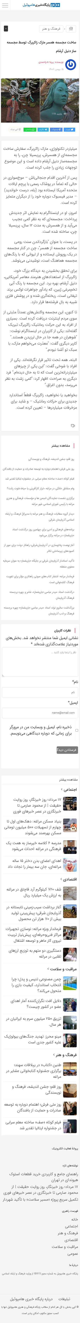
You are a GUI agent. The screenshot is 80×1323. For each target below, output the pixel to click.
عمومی (73, 1254)
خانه (74, 1219)
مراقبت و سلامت (63, 969)
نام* (75, 682)
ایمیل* (73, 703)
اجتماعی (70, 790)
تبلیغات (64, 1299)
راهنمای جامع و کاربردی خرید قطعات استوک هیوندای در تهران (43, 1177)
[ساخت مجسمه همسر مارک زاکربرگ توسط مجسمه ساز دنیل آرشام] (40, 100)
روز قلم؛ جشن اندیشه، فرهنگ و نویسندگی (51, 459)
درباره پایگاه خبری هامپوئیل (31, 1299)
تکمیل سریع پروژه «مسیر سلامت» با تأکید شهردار (40, 1199)
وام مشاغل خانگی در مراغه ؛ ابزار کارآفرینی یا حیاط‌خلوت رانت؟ (40, 488)
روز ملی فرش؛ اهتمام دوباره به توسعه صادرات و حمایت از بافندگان (38, 469)
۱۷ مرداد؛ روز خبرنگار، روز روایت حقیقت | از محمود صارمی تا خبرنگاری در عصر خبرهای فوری (40, 1190)
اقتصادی (69, 879)
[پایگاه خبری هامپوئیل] (41, 5)
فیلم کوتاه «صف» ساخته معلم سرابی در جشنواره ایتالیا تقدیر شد (39, 479)
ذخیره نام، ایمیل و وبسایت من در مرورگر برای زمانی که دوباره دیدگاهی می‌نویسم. (41, 730)
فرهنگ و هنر (51, 28)
